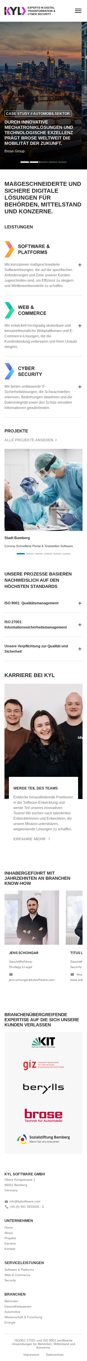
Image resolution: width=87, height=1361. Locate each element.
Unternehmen (18, 1221)
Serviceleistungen (24, 1263)
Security (10, 1280)
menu (78, 11)
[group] (43, 499)
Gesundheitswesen (17, 1306)
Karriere (10, 1243)
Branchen (15, 1294)
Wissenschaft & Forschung (23, 1317)
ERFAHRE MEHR (30, 839)
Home (8, 1227)
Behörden (11, 1301)
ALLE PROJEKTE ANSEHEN (28, 440)
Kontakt (9, 1249)
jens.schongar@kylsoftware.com (32, 980)
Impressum (31, 1354)
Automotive (12, 1312)
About (8, 1233)
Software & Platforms (19, 1269)
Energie (9, 1322)
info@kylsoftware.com (24, 1201)
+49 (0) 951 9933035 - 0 (26, 1206)
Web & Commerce (17, 1275)
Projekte (10, 1238)
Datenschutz (55, 1354)
